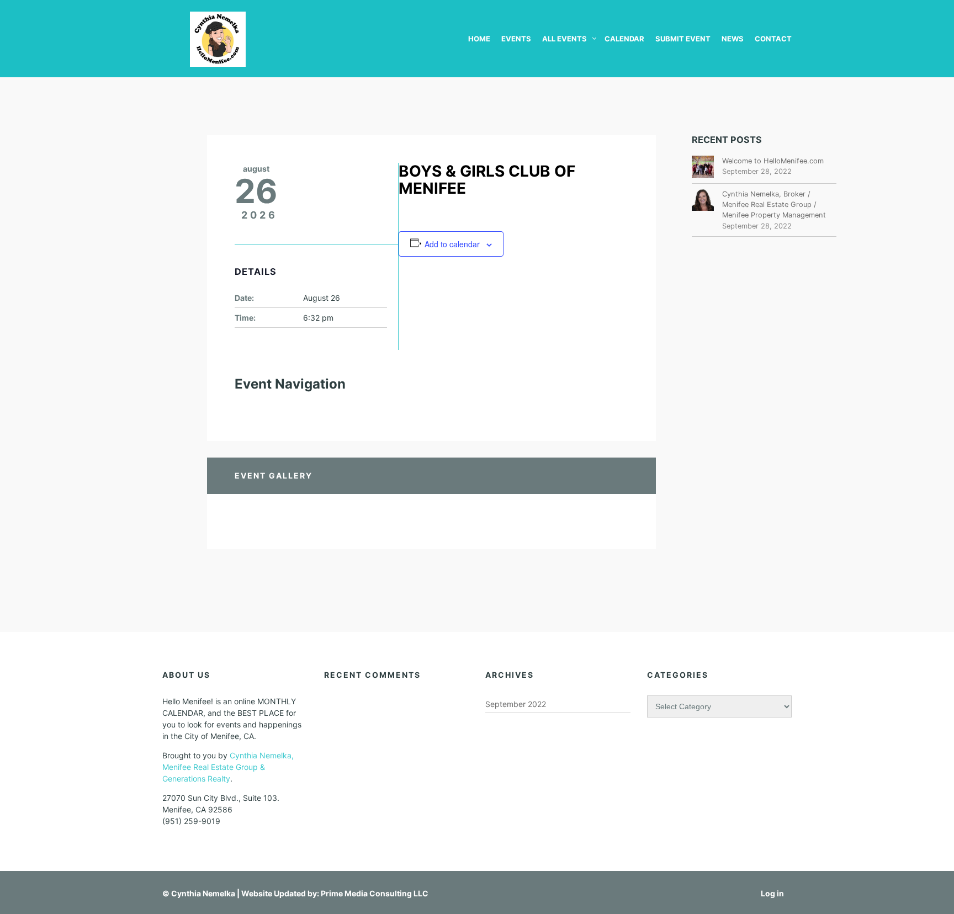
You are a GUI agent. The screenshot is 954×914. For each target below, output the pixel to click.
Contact (773, 38)
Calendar (624, 38)
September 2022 (515, 704)
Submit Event (683, 38)
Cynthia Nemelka (203, 893)
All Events (564, 38)
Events (516, 38)
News (733, 38)
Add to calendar (452, 243)
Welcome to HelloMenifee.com (773, 161)
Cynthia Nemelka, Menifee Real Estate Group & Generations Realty (228, 767)
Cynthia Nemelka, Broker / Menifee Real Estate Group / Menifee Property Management (774, 204)
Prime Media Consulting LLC (374, 893)
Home (479, 38)
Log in (772, 893)
